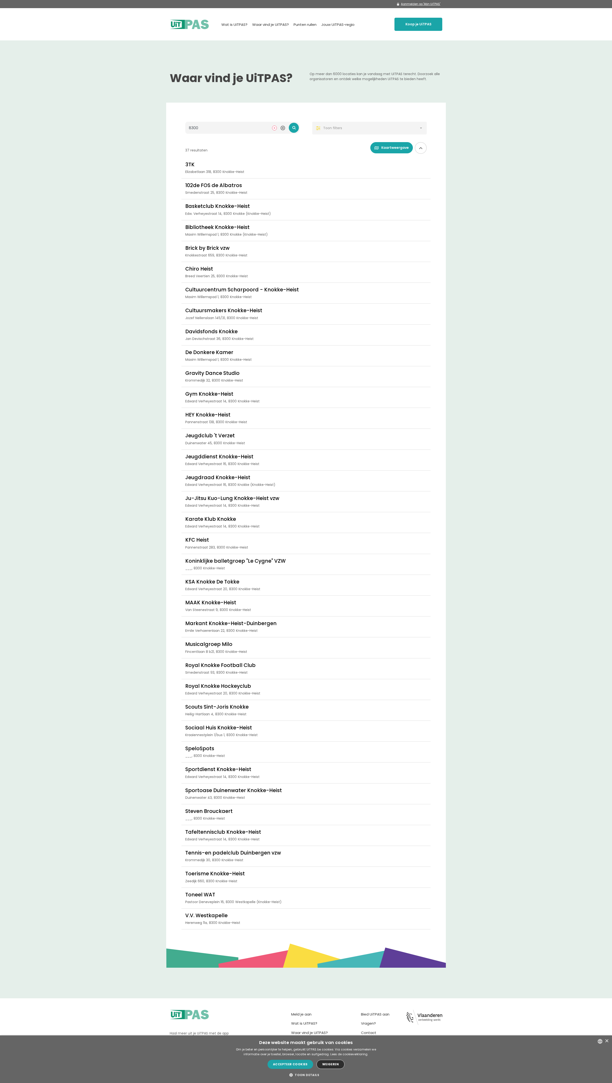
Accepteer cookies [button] (290, 1064)
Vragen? (368, 1023)
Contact (368, 1032)
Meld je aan (301, 1014)
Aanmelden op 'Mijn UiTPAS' (420, 4)
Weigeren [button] (330, 1064)
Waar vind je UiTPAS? (270, 24)
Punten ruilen (305, 24)
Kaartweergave (395, 147)
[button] (306, 1074)
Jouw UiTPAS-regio (338, 24)
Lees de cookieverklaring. (349, 1054)
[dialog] (306, 1059)
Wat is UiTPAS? (234, 24)
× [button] (606, 1041)
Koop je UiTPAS (418, 24)
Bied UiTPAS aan (375, 1014)
